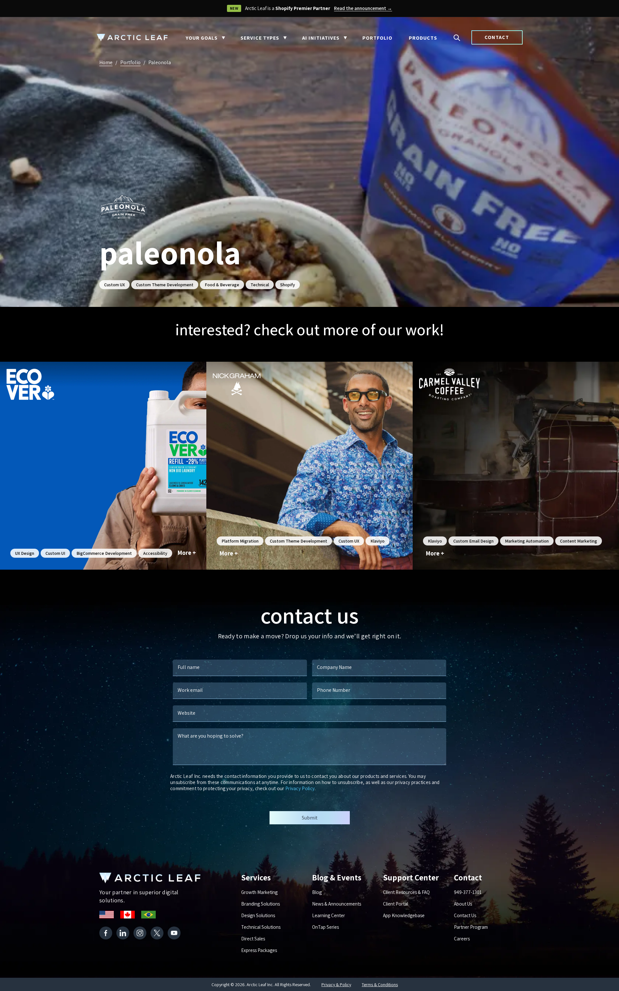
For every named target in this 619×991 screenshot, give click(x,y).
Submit (310, 817)
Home (106, 62)
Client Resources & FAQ (406, 892)
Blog (317, 892)
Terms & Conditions (380, 984)
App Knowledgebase (404, 915)
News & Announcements (336, 904)
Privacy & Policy (336, 984)
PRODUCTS (423, 37)
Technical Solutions (260, 927)
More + (187, 552)
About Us (463, 904)
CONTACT (497, 37)
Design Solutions (258, 915)
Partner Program (471, 927)
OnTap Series (325, 927)
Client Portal (395, 904)
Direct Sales (253, 939)
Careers (462, 939)
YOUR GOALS (202, 37)
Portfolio (130, 62)
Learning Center (328, 915)
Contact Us (465, 915)
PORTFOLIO (377, 37)
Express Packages (259, 950)
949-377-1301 (468, 892)
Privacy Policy (300, 788)
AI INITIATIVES (320, 37)
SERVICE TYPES (260, 37)
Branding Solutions (260, 904)
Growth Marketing (259, 892)
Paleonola (159, 62)
